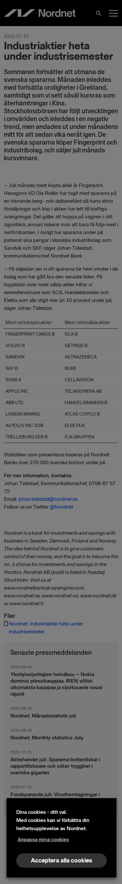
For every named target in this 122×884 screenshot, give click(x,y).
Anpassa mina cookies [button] (43, 839)
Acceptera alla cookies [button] (61, 860)
